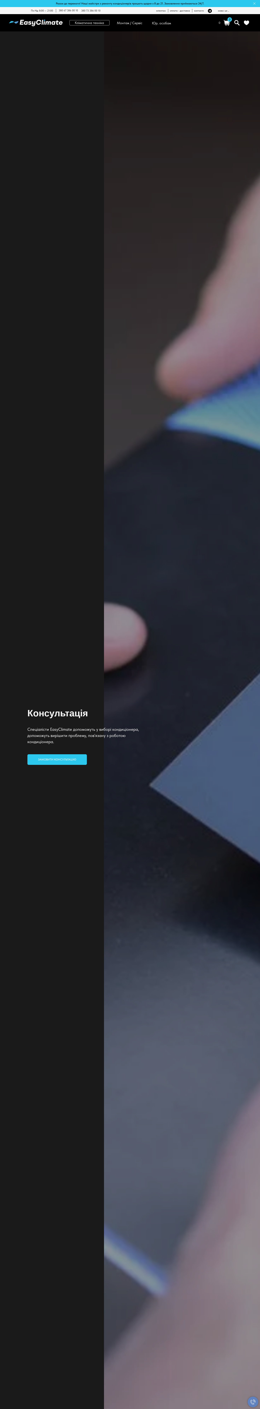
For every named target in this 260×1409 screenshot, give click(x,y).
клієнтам (161, 10)
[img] (210, 11)
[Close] (254, 4)
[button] (57, 759)
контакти (199, 10)
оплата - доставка (180, 10)
